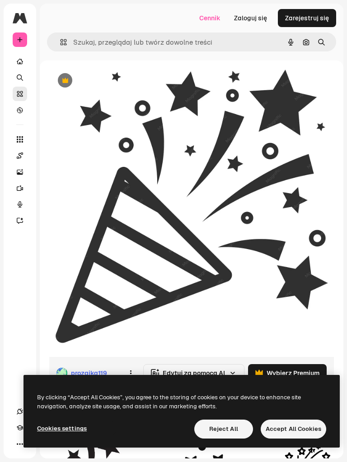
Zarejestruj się (307, 18)
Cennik (209, 18)
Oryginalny (111, 81)
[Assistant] (20, 220)
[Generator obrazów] (20, 172)
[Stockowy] (20, 94)
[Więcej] (20, 444)
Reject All (223, 429)
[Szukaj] (20, 77)
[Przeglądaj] (20, 110)
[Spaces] (20, 155)
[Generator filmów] (20, 188)
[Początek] (20, 61)
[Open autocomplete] (59, 42)
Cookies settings (62, 428)
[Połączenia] (20, 411)
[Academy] (20, 427)
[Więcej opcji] (131, 373)
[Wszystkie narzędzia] (20, 139)
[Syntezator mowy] (20, 204)
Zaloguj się (250, 18)
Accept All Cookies (293, 429)
